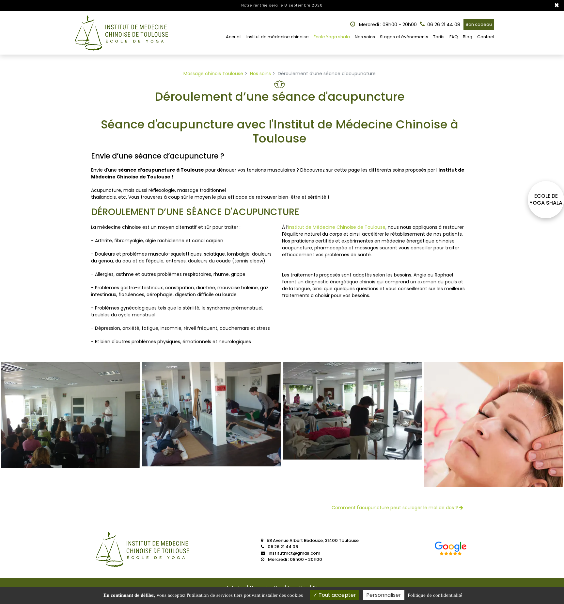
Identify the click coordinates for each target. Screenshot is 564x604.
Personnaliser (383, 595)
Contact (485, 37)
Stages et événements (404, 37)
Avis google (451, 550)
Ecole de (545, 200)
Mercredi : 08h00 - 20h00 (387, 24)
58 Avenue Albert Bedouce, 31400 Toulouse (312, 540)
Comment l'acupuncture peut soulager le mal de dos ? (395, 507)
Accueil (234, 37)
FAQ (453, 37)
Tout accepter (336, 595)
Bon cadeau (479, 24)
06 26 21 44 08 (282, 547)
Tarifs (439, 37)
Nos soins (365, 37)
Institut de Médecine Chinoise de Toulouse (336, 227)
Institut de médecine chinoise (277, 37)
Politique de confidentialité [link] (435, 595)
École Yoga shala (332, 37)
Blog (467, 37)
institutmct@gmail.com (294, 553)
